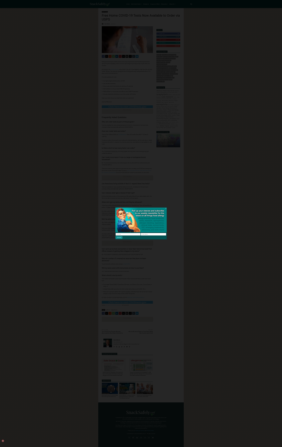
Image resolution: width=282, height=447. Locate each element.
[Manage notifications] (3, 441)
